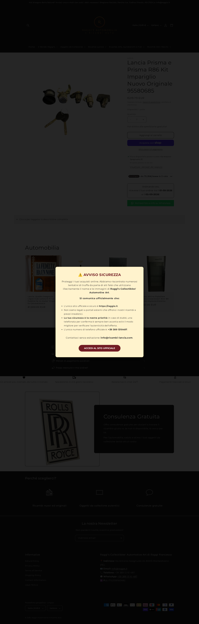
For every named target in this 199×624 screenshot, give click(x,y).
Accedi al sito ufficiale (99, 348)
